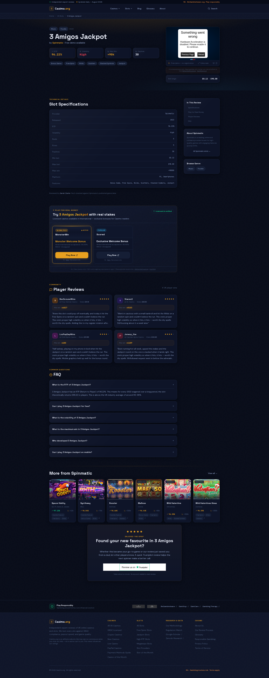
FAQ (189, 121)
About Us (199, 625)
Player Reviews (194, 117)
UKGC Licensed (114, 630)
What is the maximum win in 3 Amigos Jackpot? (113, 429)
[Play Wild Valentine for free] (177, 489)
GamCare (195, 606)
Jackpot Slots (143, 634)
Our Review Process (204, 630)
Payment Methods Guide (119, 652)
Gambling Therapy (209, 606)
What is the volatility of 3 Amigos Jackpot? (113, 417)
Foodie (201, 169)
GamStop (153, 269)
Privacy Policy (201, 643)
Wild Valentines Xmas (206, 503)
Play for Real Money (196, 112)
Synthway (85, 503)
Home (51, 16)
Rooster (113, 503)
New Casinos (113, 639)
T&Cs (67, 260)
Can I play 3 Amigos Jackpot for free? (113, 406)
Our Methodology (174, 625)
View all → (212, 473)
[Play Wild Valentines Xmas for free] (206, 489)
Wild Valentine (174, 503)
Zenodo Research (174, 638)
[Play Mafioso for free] (149, 489)
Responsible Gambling (205, 639)
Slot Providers (143, 648)
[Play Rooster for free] (120, 489)
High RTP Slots (143, 639)
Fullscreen (204, 63)
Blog (139, 8)
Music (191, 169)
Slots (127, 8)
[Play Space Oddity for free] (62, 489)
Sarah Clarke (65, 193)
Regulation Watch (174, 630)
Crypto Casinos (115, 634)
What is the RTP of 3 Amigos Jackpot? (113, 384)
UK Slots (60, 16)
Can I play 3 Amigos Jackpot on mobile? (113, 452)
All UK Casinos (114, 625)
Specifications (194, 108)
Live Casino (113, 643)
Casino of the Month (117, 657)
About (162, 8)
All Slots (140, 625)
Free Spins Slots (144, 630)
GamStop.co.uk (202, 71)
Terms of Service (202, 648)
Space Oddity (58, 503)
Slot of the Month (145, 652)
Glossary (150, 8)
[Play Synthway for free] (91, 489)
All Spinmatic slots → (201, 151)
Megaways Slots (144, 643)
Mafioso (142, 503)
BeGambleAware (168, 606)
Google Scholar (173, 634)
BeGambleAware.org (189, 71)
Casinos (114, 8)
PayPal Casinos (114, 648)
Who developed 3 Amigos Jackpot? (113, 440)
